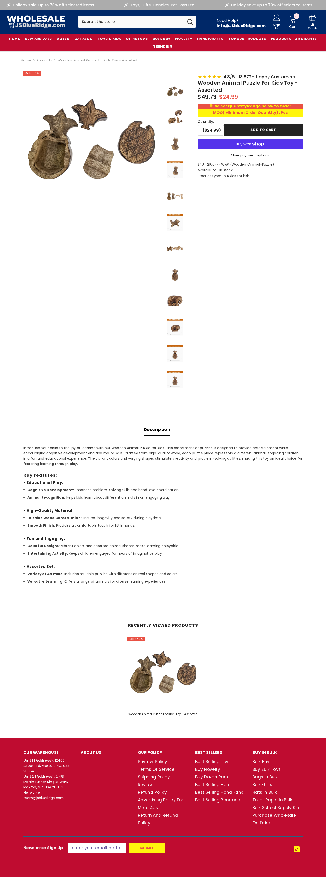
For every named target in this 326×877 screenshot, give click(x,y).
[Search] (137, 22)
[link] (312, 22)
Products (44, 60)
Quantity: (206, 121)
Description (157, 429)
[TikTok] (297, 849)
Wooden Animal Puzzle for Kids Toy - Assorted (163, 714)
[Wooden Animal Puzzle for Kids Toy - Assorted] (163, 672)
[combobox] (131, 22)
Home (26, 60)
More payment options (250, 155)
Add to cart (263, 130)
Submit (147, 847)
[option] (163, 678)
